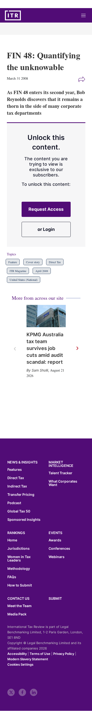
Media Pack (16, 614)
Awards (55, 540)
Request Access (46, 209)
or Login (46, 229)
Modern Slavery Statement (27, 659)
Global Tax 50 (18, 511)
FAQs (11, 577)
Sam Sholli (40, 370)
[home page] (13, 15)
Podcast (14, 503)
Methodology (18, 568)
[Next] (77, 348)
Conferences (59, 548)
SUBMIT (55, 598)
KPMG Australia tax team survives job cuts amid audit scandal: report (44, 348)
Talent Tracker (60, 473)
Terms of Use (40, 654)
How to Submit (19, 585)
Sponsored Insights (23, 519)
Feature (12, 262)
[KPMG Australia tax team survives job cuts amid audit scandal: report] (46, 316)
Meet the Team (19, 606)
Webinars (57, 557)
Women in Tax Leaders (19, 558)
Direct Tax (55, 262)
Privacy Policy (63, 654)
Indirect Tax (17, 486)
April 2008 (41, 271)
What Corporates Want (63, 483)
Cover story (33, 262)
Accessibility (17, 654)
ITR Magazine (18, 271)
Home (12, 540)
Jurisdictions (18, 548)
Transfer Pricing (20, 494)
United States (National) (24, 280)
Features (14, 469)
